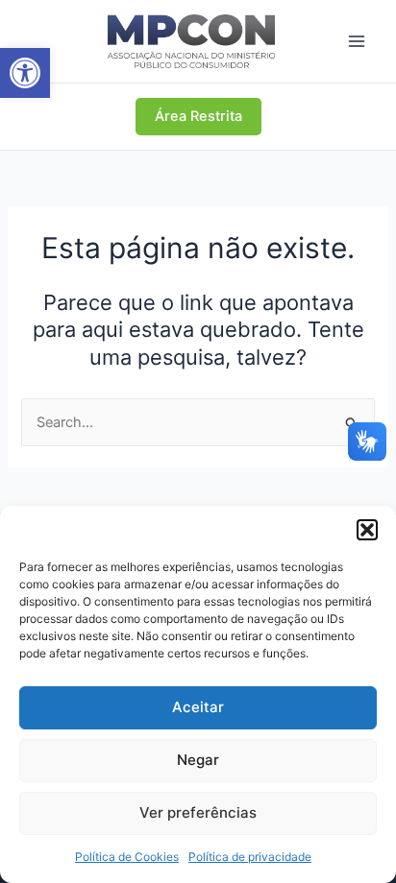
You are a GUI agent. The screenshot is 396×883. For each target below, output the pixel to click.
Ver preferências (198, 812)
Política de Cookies (127, 856)
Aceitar (198, 707)
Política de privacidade (249, 856)
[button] (25, 73)
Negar (198, 760)
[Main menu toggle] (356, 41)
